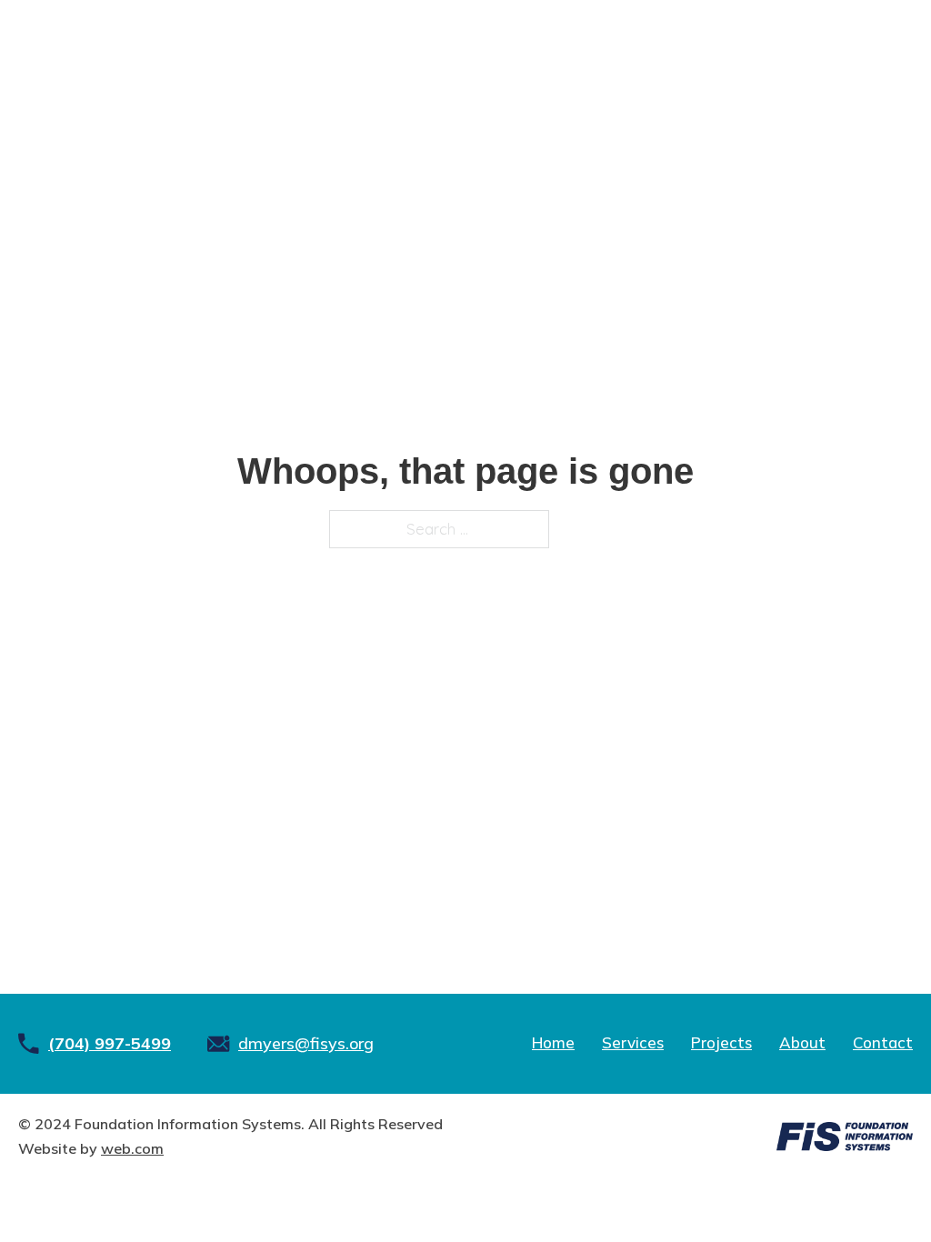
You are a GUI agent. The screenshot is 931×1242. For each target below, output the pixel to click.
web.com (132, 1148)
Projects (721, 1042)
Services (633, 1042)
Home (553, 1042)
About (802, 1042)
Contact (883, 1042)
